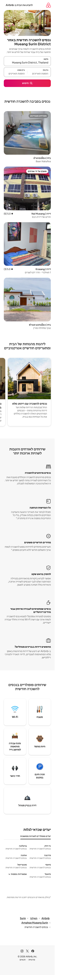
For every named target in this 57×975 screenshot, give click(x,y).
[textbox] (39, 73)
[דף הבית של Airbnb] (48, 5)
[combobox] (27, 62)
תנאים (22, 959)
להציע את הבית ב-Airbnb (19, 5)
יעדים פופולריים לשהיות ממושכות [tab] (35, 836)
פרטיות (31, 959)
